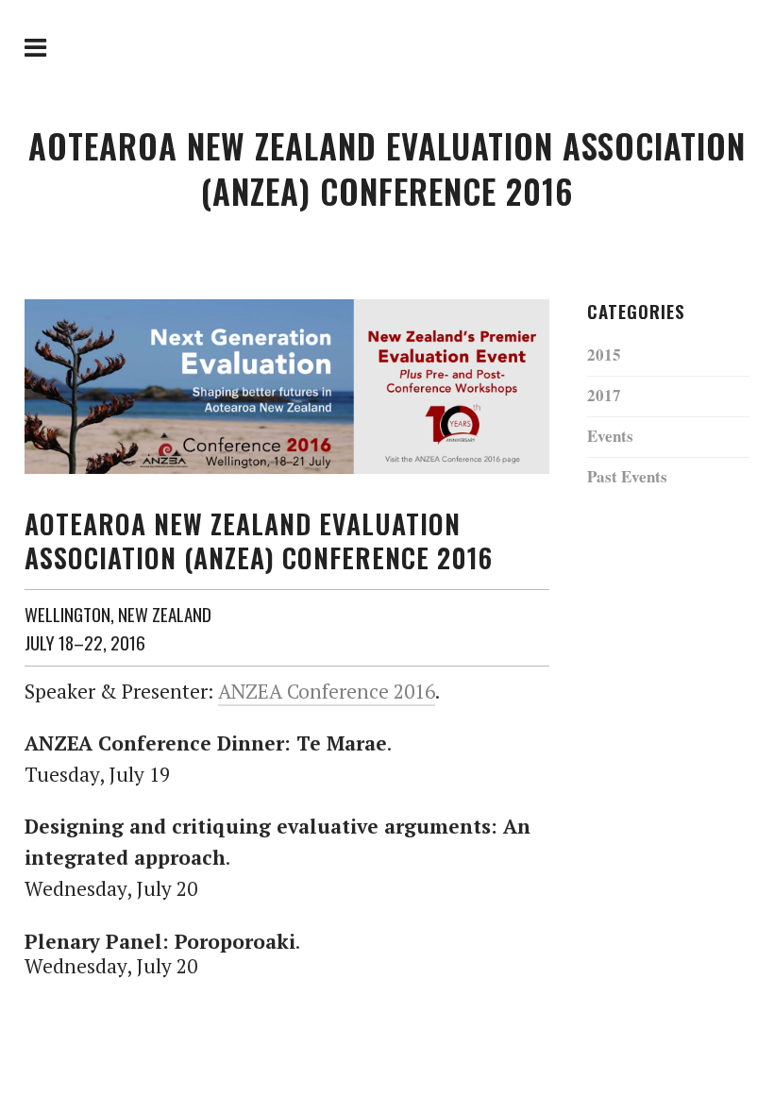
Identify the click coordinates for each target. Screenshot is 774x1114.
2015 (604, 354)
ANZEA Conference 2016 (326, 691)
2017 (604, 395)
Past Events (627, 476)
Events (610, 435)
